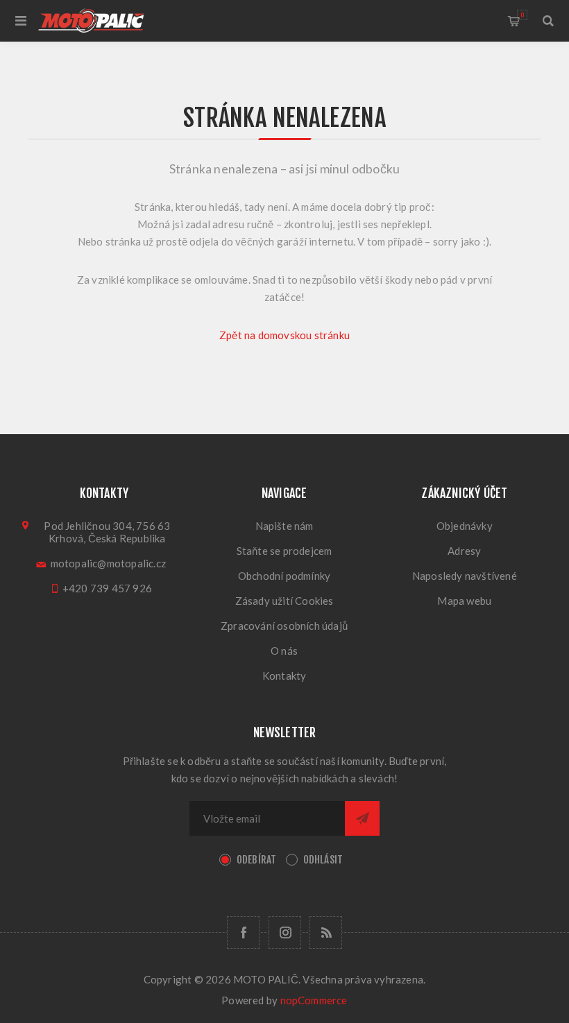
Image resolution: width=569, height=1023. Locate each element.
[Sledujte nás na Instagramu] (285, 932)
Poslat (362, 818)
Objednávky (464, 525)
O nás (284, 650)
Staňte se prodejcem (284, 550)
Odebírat (257, 859)
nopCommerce (314, 1000)
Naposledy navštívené (464, 575)
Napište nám (284, 525)
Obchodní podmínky (284, 575)
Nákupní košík (522, 15)
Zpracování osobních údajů (284, 625)
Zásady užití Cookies (284, 600)
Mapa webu (464, 600)
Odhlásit (323, 859)
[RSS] (325, 932)
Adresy (464, 550)
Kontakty (284, 675)
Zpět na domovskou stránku (284, 335)
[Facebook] (243, 932)
